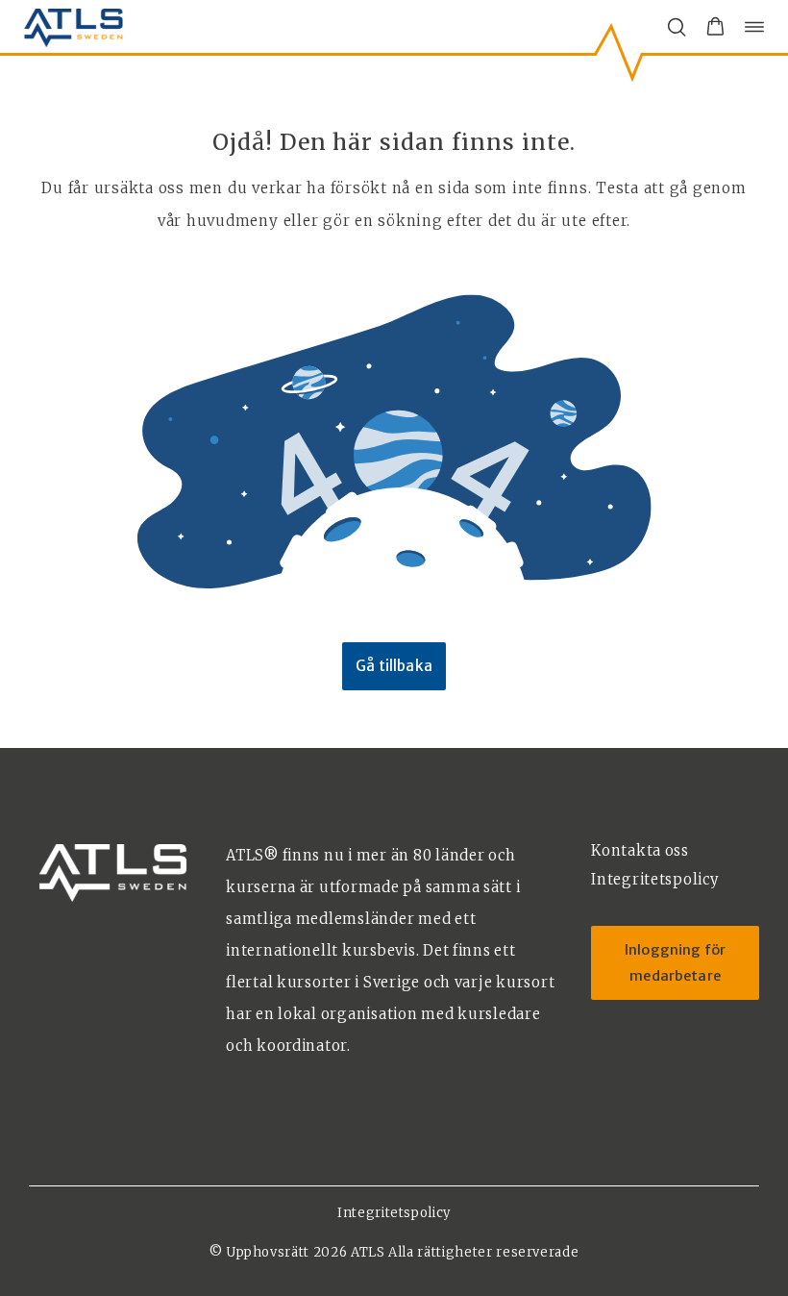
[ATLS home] (73, 26)
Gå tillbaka (394, 666)
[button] (715, 27)
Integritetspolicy (394, 1213)
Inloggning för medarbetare (675, 962)
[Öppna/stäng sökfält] (676, 27)
